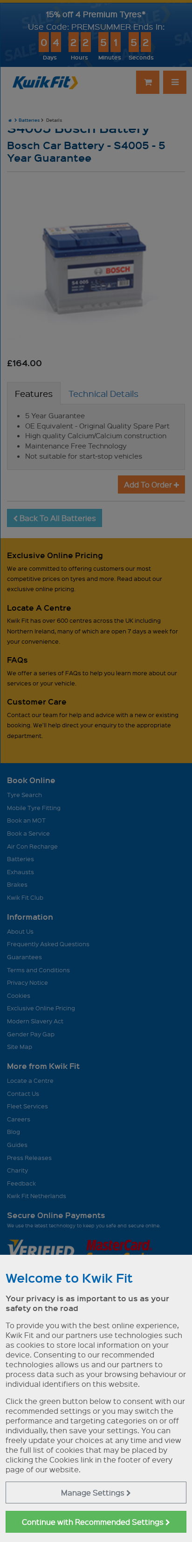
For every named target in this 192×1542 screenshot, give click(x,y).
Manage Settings (93, 1492)
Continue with (93, 1522)
